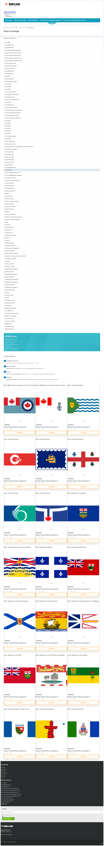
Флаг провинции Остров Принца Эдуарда (50, 655)
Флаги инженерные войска (11, 107)
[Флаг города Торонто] (51, 513)
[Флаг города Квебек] (51, 459)
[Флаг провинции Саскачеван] (83, 675)
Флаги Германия (9, 164)
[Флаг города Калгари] (20, 459)
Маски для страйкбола (10, 214)
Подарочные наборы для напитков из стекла (15, 256)
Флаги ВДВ (7, 42)
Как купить (3, 769)
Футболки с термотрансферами (12, 219)
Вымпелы (7, 237)
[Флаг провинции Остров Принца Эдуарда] (51, 675)
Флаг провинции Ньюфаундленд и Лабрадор (83, 601)
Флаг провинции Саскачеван (77, 655)
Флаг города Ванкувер (75, 385)
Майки (6, 222)
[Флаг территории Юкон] (83, 729)
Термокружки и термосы (10, 258)
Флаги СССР (8, 131)
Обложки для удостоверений (11, 279)
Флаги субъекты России (10, 144)
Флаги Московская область (11, 149)
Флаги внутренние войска (11, 81)
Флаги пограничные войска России (13, 52)
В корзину (19, 432)
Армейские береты (9, 204)
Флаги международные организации (13, 175)
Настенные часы (9, 232)
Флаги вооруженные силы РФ (12, 115)
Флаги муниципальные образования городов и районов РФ (19, 146)
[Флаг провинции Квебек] (51, 567)
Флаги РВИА (8, 86)
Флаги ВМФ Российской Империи (13, 50)
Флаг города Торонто (43, 493)
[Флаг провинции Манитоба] (83, 567)
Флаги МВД (7, 123)
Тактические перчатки (10, 321)
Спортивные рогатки (10, 302)
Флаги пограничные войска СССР (13, 55)
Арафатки (7, 211)
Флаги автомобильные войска (12, 94)
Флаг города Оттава (11, 493)
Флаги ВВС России (9, 71)
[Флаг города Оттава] (20, 513)
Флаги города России (10, 141)
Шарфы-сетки (8, 323)
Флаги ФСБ (7, 125)
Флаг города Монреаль (75, 439)
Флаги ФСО (8, 128)
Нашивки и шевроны (10, 266)
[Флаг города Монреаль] (83, 459)
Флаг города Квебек (42, 439)
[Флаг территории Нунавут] (51, 729)
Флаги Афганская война (10, 136)
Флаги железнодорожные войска (12, 112)
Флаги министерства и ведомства (13, 118)
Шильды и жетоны (9, 198)
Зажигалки (7, 261)
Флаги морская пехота (10, 63)
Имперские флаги (9, 154)
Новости (3, 767)
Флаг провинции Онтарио (13, 655)
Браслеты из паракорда (10, 316)
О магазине (4, 773)
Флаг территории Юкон (75, 709)
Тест (5, 816)
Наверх (101, 843)
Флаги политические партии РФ (12, 180)
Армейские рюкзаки (9, 326)
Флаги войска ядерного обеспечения (13, 110)
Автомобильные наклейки (11, 274)
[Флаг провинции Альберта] (83, 513)
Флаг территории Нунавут (45, 709)
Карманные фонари (10, 289)
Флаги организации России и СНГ (13, 172)
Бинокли (7, 297)
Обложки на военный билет (11, 282)
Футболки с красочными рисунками (13, 217)
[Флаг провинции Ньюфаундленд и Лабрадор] (83, 621)
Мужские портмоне (9, 276)
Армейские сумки (9, 329)
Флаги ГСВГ (8, 133)
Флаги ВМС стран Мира (10, 177)
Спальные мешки (9, 295)
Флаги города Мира (9, 159)
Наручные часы (8, 230)
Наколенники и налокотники (11, 313)
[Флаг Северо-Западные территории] (20, 729)
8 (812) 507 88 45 (10, 12)
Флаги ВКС (7, 76)
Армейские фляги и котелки (11, 253)
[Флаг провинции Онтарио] (20, 675)
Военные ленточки (9, 271)
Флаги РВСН (8, 84)
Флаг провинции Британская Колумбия (17, 547)
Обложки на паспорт (10, 284)
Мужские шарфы (9, 227)
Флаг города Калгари (11, 439)
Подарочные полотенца (10, 235)
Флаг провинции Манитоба (76, 547)
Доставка (3, 771)
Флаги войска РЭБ (9, 105)
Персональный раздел (6, 834)
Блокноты (7, 240)
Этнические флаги (9, 188)
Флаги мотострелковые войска (12, 99)
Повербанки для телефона (11, 287)
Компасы (7, 292)
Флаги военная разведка (11, 65)
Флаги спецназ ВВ (9, 78)
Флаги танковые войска (10, 92)
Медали (7, 193)
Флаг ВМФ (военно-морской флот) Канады (50, 385)
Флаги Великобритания (10, 167)
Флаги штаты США (9, 162)
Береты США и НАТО (10, 206)
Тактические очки (9, 310)
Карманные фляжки (9, 250)
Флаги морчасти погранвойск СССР (13, 60)
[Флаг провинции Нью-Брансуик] (51, 621)
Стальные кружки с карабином (12, 248)
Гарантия (3, 775)
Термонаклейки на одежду (11, 269)
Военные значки (9, 196)
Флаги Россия (8, 138)
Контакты (3, 777)
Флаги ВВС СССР (9, 73)
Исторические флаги (10, 190)
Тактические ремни (9, 318)
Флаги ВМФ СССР (9, 47)
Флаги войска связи (9, 97)
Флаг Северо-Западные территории (16, 709)
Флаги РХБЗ (8, 89)
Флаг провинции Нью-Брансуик (46, 601)
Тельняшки (7, 224)
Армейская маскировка (10, 308)
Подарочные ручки (9, 243)
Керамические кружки (10, 245)
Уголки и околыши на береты (12, 201)
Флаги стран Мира (9, 157)
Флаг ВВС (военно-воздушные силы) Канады (19, 385)
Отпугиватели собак (9, 300)
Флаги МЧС (7, 120)
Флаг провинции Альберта (76, 493)
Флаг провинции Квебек (44, 547)
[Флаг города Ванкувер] (83, 405)
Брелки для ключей (9, 263)
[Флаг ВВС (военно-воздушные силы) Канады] (20, 405)
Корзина (7, 15)
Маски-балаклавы (9, 209)
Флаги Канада (8, 170)
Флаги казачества (9, 151)
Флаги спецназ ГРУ (9, 68)
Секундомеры (8, 305)
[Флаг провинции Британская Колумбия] (20, 567)
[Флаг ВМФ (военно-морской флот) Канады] (51, 405)
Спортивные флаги (9, 185)
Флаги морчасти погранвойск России (13, 58)
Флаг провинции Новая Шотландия (16, 601)
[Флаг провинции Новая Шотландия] (20, 621)
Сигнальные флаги (9, 183)
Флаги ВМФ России (9, 45)
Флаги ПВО (7, 102)
